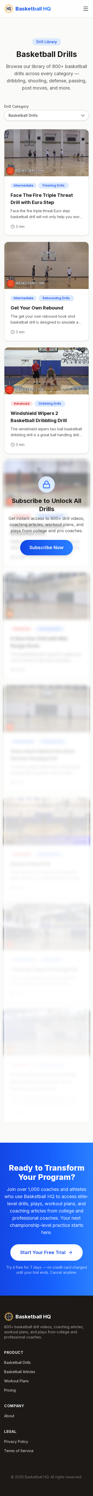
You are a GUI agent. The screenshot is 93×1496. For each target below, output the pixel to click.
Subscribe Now (46, 547)
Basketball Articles (19, 1371)
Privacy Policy (16, 1441)
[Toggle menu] (86, 9)
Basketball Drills (17, 1362)
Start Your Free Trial (43, 1252)
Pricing (10, 1390)
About (9, 1416)
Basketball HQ (33, 1317)
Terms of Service (19, 1451)
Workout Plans (16, 1381)
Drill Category (16, 106)
